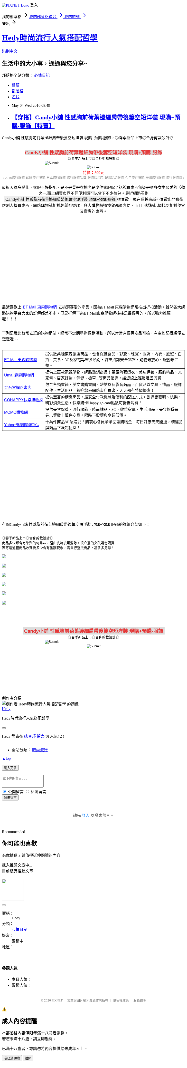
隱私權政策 (121, 1000)
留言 (41, 736)
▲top (6, 758)
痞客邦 (30, 736)
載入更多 (10, 768)
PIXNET (57, 1000)
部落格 (17, 91)
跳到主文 (10, 51)
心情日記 (42, 75)
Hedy (6, 709)
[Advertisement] (93, 256)
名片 (15, 97)
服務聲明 (139, 1000)
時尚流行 (40, 750)
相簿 (15, 85)
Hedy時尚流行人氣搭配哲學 (50, 37)
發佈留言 (10, 797)
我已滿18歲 (12, 1058)
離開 (28, 1058)
